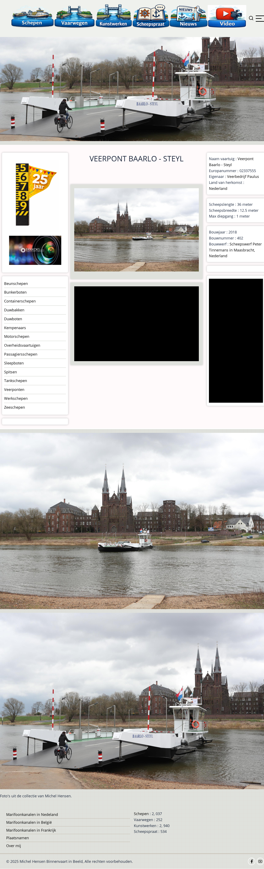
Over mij (13, 845)
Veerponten (14, 389)
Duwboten (13, 318)
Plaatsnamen (17, 837)
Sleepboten (14, 363)
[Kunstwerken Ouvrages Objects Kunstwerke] (113, 16)
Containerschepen (20, 301)
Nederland (218, 188)
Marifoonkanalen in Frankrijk (31, 830)
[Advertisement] (137, 324)
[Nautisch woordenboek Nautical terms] (151, 16)
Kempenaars (15, 327)
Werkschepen (16, 398)
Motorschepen (16, 336)
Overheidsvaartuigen (22, 345)
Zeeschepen (14, 407)
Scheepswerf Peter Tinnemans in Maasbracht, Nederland (235, 250)
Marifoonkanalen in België (29, 822)
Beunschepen (16, 283)
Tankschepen (15, 380)
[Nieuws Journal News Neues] (189, 16)
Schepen (141, 813)
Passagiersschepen (20, 354)
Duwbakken (14, 309)
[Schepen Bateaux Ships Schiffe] (32, 16)
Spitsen (10, 371)
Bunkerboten (15, 292)
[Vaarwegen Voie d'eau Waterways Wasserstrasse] (74, 16)
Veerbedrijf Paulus (243, 176)
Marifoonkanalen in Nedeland (32, 814)
